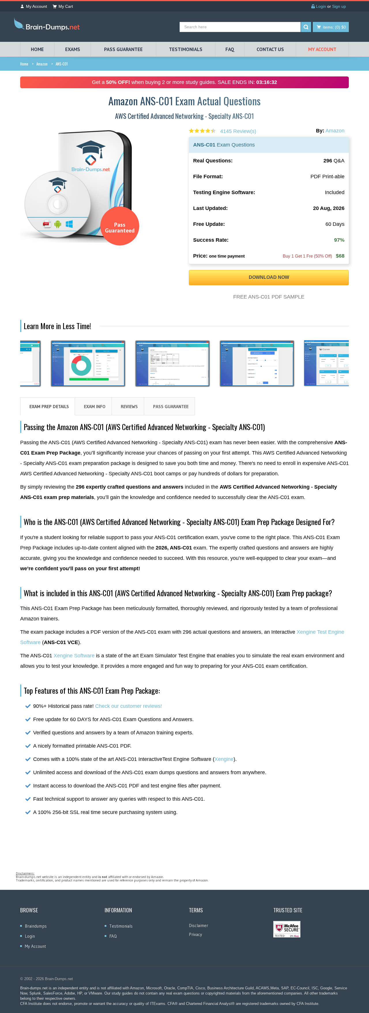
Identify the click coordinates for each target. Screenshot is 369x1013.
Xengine (224, 759)
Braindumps (36, 926)
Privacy (195, 934)
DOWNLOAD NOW (269, 277)
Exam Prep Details (49, 406)
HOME (37, 49)
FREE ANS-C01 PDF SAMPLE (268, 297)
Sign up (339, 6)
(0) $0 (334, 27)
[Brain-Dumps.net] (48, 25)
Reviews (129, 406)
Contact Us (270, 49)
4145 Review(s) (238, 131)
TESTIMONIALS (185, 49)
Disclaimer (198, 925)
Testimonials (121, 926)
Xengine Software (74, 656)
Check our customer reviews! (128, 706)
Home (24, 64)
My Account (36, 6)
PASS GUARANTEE (123, 49)
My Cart (66, 6)
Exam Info (95, 406)
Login (320, 6)
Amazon (42, 64)
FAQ (229, 49)
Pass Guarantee (171, 406)
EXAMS (72, 49)
